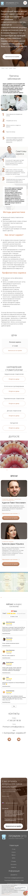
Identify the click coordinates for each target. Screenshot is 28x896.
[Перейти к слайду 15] (17, 597)
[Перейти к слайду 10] (11, 597)
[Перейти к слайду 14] (16, 597)
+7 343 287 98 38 (14, 720)
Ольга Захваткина (10, 650)
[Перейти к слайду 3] (3, 597)
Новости (13, 867)
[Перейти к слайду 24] (10, 599)
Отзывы (13, 861)
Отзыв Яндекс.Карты (6, 633)
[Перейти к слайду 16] (18, 597)
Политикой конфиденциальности (14, 819)
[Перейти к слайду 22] (25, 597)
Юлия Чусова (9, 638)
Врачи (13, 855)
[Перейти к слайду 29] (16, 599)
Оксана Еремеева (10, 690)
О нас (13, 849)
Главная (2, 68)
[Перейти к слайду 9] (10, 597)
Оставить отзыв (14, 616)
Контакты (13, 864)
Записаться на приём (13, 826)
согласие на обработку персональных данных (14, 815)
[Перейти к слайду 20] (23, 597)
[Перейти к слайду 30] (17, 599)
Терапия (10, 68)
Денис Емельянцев (10, 622)
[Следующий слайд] (27, 454)
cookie (6, 893)
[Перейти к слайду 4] (4, 597)
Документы (14, 875)
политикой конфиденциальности (7, 894)
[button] (12, 56)
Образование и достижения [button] (10, 513)
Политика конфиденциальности (13, 878)
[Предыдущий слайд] (1, 454)
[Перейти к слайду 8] (9, 597)
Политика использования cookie (14, 880)
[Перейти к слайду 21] (24, 597)
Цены (13, 858)
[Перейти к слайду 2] (2, 597)
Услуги (6, 68)
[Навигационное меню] (25, 3)
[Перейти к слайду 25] (11, 599)
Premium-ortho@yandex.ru (13, 726)
